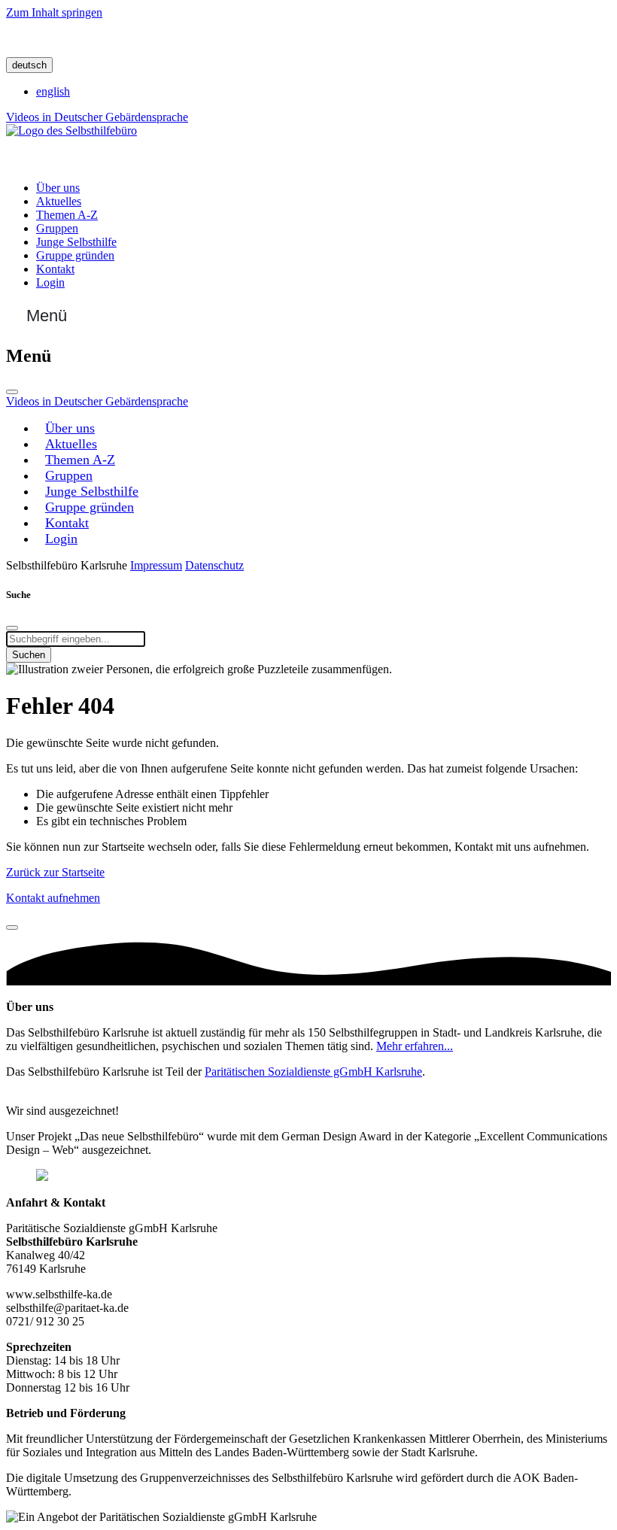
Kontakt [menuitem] (55, 269)
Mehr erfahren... (414, 1046)
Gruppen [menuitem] (57, 228)
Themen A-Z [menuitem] (67, 214)
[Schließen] (12, 392)
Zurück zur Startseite (55, 872)
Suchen (28, 654)
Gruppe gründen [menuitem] (75, 255)
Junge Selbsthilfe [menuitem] (76, 241)
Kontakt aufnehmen (53, 897)
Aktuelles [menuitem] (58, 201)
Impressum (156, 565)
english (53, 91)
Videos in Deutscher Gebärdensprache (97, 117)
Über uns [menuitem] (58, 187)
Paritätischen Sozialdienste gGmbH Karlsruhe (313, 1071)
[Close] (12, 927)
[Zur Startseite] (71, 130)
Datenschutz (214, 565)
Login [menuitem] (50, 282)
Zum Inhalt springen (54, 12)
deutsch (29, 65)
